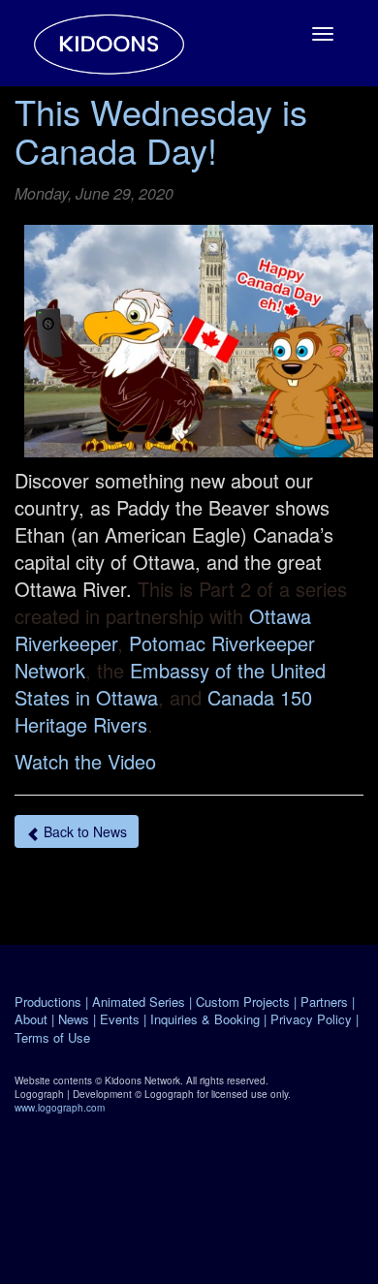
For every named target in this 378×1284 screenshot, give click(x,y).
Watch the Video (85, 761)
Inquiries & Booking (205, 1019)
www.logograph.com (60, 1107)
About (31, 1019)
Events (120, 1019)
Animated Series (138, 1001)
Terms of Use (52, 1037)
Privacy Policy (311, 1019)
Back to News (83, 831)
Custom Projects (243, 1001)
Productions (48, 1001)
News (73, 1019)
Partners (324, 1001)
